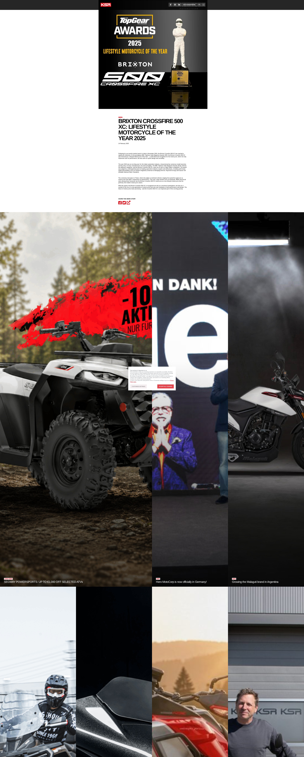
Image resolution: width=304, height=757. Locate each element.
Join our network (189, 4)
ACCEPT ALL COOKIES (165, 386)
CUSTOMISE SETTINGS (138, 386)
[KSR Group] (106, 5)
